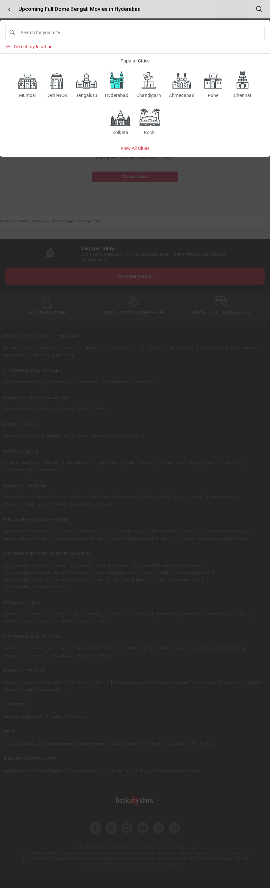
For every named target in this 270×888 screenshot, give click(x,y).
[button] (9, 9)
